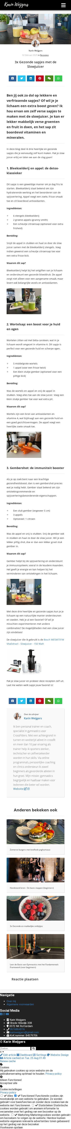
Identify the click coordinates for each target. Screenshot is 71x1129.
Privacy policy (53, 1073)
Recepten (44, 55)
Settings (41, 1055)
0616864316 (17, 1029)
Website (18, 789)
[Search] (33, 1048)
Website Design (59, 1055)
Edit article (10, 1055)
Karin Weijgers (35, 50)
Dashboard (26, 1055)
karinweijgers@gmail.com (24, 1032)
